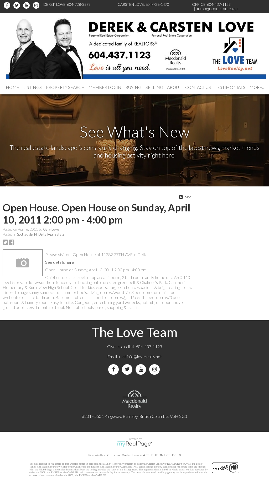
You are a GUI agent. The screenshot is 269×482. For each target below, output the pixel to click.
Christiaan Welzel (119, 455)
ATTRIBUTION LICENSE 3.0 (162, 455)
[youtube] (27, 5)
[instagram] (37, 5)
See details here (59, 262)
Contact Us (198, 87)
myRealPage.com (134, 444)
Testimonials (230, 87)
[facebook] (7, 5)
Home (12, 87)
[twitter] (17, 5)
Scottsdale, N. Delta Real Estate (40, 234)
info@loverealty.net (144, 356)
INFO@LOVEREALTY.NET (218, 9)
